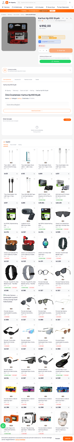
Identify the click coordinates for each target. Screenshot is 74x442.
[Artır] (46, 50)
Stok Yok (62, 50)
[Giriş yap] (70, 2)
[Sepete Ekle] (17, 174)
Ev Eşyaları (40, 7)
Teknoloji (6, 7)
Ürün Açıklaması (7, 79)
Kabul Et (67, 438)
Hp (42, 20)
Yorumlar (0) (18, 79)
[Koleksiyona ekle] (67, 18)
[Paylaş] (71, 18)
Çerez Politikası (20, 439)
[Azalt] (40, 50)
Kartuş (22, 14)
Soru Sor (68, 119)
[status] (37, 10)
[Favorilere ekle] (63, 18)
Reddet (57, 438)
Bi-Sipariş (3, 14)
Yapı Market (29, 7)
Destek (37, 79)
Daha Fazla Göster (36, 110)
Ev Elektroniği (18, 7)
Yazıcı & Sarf (16, 14)
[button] (3, 425)
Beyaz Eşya (51, 7)
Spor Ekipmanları (64, 7)
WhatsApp (56, 61)
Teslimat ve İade (28, 79)
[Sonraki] (72, 7)
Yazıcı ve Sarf (24, 90)
